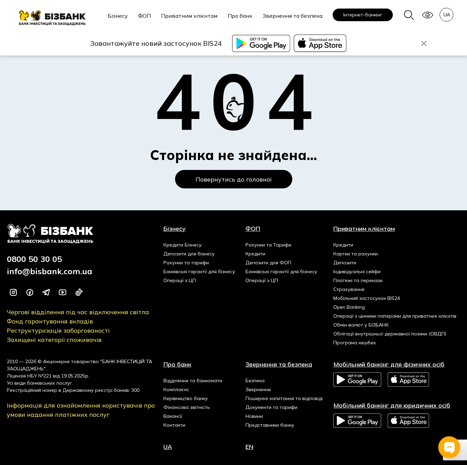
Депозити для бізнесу (189, 254)
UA (167, 447)
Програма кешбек (354, 343)
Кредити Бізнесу (182, 245)
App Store (409, 379)
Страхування (348, 289)
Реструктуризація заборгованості (58, 330)
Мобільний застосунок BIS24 (366, 298)
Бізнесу (118, 15)
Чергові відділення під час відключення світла (78, 312)
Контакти (174, 425)
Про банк (240, 15)
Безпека (255, 380)
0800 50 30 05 (34, 259)
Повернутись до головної (234, 179)
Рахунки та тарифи (186, 263)
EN (249, 447)
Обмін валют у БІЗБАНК (361, 325)
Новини (254, 416)
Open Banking (349, 307)
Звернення (258, 389)
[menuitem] (118, 19)
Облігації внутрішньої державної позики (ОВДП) (389, 334)
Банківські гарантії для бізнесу (199, 271)
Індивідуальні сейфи (357, 271)
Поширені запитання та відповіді (284, 398)
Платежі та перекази (358, 280)
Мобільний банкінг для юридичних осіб (391, 405)
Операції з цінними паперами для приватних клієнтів (394, 316)
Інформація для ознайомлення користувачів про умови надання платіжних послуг (81, 409)
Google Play (357, 379)
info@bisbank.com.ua (49, 271)
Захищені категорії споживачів (54, 340)
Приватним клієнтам (189, 15)
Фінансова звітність (186, 407)
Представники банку (269, 425)
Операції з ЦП (179, 280)
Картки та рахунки (355, 254)
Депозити (344, 263)
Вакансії (172, 416)
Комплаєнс (176, 389)
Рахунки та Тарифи (268, 245)
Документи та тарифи (271, 407)
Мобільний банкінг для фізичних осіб (388, 364)
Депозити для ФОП (268, 263)
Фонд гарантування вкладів (50, 321)
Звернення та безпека (292, 15)
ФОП (144, 15)
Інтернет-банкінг (362, 15)
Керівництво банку (185, 398)
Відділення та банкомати (192, 380)
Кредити (255, 254)
